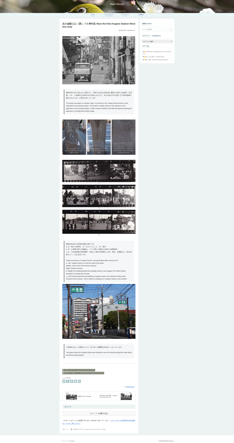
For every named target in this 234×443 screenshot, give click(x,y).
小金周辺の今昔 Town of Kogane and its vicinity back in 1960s (79, 370)
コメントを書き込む (99, 413)
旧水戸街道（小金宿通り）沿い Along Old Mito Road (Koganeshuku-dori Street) (84, 373)
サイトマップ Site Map (67, 441)
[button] (170, 29)
